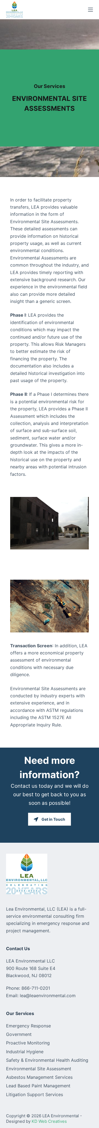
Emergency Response (28, 1026)
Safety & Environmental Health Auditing (47, 1060)
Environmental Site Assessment (38, 1068)
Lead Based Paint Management (38, 1085)
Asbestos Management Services (39, 1077)
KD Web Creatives (49, 1121)
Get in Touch (53, 819)
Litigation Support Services (34, 1094)
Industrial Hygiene (24, 1051)
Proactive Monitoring (28, 1043)
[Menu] (90, 9)
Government (19, 1034)
